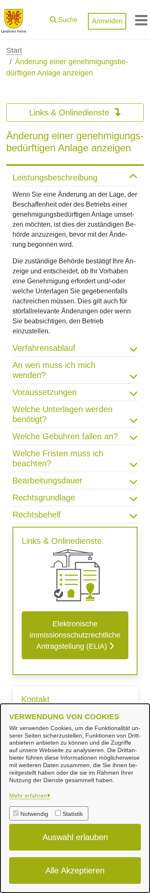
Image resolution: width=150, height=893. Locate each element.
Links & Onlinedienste (70, 112)
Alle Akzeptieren (75, 870)
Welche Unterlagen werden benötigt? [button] (62, 414)
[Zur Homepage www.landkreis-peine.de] (13, 20)
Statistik (72, 813)
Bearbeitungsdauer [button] (47, 480)
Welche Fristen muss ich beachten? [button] (57, 458)
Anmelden (107, 21)
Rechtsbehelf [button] (36, 514)
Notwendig (34, 813)
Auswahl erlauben (75, 837)
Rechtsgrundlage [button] (43, 497)
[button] (64, 18)
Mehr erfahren (28, 795)
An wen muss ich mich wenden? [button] (53, 370)
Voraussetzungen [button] (44, 392)
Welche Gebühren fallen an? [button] (65, 436)
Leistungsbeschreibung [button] (55, 177)
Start (14, 50)
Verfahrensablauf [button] (43, 348)
